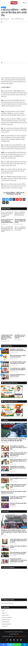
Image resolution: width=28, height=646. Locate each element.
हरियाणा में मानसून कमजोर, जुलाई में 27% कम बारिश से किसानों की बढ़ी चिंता (13, 440)
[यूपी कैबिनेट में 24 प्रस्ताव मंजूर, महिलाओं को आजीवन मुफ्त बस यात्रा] (5, 351)
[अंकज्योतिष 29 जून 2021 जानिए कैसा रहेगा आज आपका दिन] (21, 280)
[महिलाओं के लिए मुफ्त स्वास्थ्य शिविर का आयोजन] (5, 505)
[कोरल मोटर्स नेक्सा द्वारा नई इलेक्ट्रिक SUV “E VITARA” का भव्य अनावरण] (5, 554)
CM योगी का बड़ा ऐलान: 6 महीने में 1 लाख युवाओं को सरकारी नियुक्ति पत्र (18, 369)
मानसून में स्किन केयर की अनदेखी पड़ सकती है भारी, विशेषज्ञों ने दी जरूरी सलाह (18, 486)
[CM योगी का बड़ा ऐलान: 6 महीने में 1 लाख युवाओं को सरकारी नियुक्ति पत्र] (5, 370)
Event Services (5, 622)
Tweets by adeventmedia (7, 603)
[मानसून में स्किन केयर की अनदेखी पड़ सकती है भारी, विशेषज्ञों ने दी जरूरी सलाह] (5, 487)
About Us (4, 613)
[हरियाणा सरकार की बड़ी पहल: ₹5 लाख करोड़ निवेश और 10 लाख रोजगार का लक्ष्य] (5, 462)
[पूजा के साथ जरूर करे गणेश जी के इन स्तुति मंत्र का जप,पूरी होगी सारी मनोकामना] (7, 214)
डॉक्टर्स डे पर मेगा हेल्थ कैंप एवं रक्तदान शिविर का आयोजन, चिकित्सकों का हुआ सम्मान (13, 492)
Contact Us (4, 626)
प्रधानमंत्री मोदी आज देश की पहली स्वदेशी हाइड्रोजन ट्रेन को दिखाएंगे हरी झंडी (17, 468)
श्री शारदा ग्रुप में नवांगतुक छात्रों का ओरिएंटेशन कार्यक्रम (17, 375)
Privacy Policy (5, 615)
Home (3, 610)
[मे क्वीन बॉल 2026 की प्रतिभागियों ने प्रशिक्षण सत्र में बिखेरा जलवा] (5, 499)
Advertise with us (6, 619)
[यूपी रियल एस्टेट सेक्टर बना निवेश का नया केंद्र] (5, 548)
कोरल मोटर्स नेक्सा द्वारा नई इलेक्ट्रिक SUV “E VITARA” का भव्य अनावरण (18, 553)
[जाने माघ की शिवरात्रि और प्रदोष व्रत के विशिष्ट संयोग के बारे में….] (21, 214)
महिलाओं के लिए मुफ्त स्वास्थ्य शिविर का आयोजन (18, 504)
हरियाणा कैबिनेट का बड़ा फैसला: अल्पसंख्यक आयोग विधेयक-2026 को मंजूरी (18, 447)
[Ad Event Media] (14, 3)
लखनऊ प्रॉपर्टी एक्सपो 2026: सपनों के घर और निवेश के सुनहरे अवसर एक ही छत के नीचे (18, 541)
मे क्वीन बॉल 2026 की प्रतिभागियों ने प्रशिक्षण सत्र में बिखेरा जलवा (18, 497)
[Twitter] (7, 199)
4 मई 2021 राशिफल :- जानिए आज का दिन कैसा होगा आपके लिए (14, 193)
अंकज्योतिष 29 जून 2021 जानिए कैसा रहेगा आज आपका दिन (20, 336)
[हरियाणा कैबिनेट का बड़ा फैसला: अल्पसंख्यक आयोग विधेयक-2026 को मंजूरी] (5, 448)
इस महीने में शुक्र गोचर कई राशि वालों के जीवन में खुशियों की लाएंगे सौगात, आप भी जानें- (6, 337)
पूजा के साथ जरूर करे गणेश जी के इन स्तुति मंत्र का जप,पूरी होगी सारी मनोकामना (7, 221)
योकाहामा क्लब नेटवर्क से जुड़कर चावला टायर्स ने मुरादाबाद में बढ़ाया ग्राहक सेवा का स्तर (14, 532)
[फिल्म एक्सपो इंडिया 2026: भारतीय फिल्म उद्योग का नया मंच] (5, 357)
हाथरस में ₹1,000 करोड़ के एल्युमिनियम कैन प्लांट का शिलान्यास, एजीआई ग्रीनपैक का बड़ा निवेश (18, 560)
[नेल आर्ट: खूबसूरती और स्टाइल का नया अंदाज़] (5, 480)
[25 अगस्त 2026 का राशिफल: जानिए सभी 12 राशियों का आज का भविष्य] (5, 364)
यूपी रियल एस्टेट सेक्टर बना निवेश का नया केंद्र (18, 546)
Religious (4, 7)
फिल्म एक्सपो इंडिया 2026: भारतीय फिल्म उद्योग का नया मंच (17, 356)
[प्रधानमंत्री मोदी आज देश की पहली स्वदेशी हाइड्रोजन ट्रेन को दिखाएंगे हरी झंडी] (5, 468)
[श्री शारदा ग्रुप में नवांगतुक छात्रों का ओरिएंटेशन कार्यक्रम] (5, 376)
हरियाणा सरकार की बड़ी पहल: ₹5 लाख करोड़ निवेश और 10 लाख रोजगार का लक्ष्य (18, 461)
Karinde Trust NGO (6, 624)
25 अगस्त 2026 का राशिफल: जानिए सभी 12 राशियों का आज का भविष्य (18, 362)
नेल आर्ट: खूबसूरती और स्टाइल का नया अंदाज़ (18, 479)
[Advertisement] (14, 48)
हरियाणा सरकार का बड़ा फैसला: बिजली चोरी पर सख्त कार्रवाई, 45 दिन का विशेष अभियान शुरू (18, 454)
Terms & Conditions (7, 617)
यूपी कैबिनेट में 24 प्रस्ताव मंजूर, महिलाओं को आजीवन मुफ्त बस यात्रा (18, 350)
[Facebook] (3, 199)
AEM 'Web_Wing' (5, 18)
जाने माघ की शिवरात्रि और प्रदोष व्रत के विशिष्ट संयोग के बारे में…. (20, 221)
